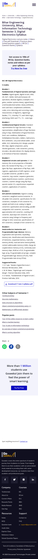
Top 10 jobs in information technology (15, 325)
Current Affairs (7, 499)
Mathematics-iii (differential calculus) (15, 309)
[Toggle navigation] (34, 5)
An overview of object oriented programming (18, 329)
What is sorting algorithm (11, 332)
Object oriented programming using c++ (16, 306)
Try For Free (19, 388)
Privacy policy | (12, 549)
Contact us (23, 441)
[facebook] (11, 346)
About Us (5, 495)
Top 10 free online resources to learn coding (17, 319)
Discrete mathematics (10, 299)
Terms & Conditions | (9, 546)
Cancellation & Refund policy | (25, 546)
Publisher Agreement (23, 549)
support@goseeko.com (28, 525)
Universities (11, 16)
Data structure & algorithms (12, 302)
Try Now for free (19, 68)
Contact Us (22, 518)
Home (4, 16)
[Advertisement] (19, 415)
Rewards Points (7, 502)
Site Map (5, 509)
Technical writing (8, 296)
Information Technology (14, 18)
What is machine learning (11, 322)
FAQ (20, 521)
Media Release (7, 505)
